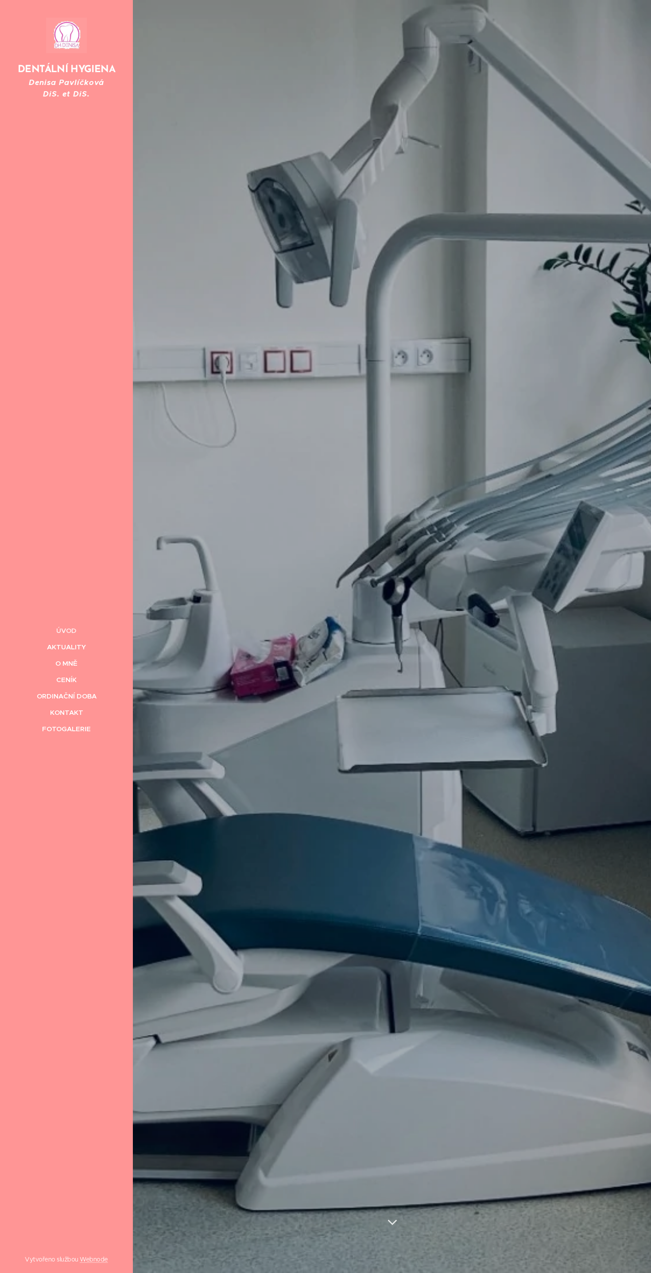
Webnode (94, 1259)
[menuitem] (66, 630)
